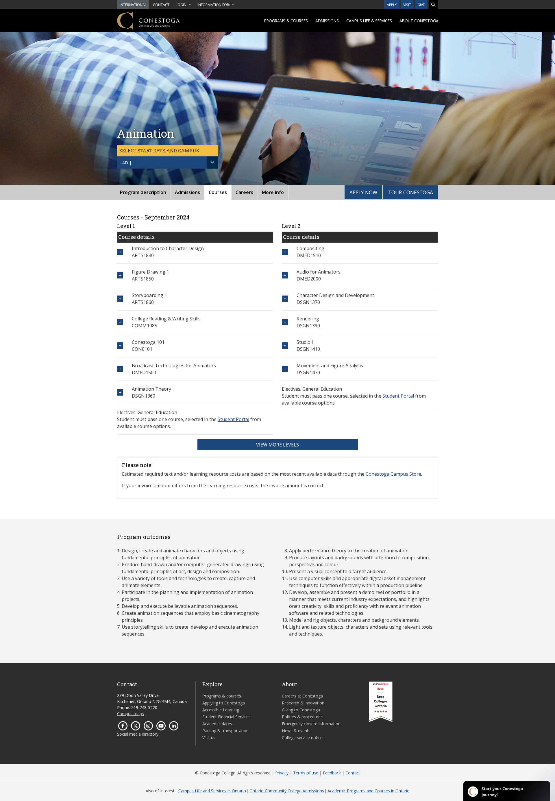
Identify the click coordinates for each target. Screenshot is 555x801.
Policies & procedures (302, 716)
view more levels (277, 445)
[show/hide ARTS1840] (120, 252)
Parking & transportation (225, 730)
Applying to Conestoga (223, 703)
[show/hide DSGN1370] (285, 299)
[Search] (433, 4)
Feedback (332, 773)
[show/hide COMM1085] (120, 322)
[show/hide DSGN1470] (285, 369)
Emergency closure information (311, 723)
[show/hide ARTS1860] (120, 299)
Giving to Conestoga (301, 710)
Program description (143, 192)
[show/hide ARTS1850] (120, 275)
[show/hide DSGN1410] (285, 345)
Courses (218, 192)
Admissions (327, 20)
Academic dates (217, 723)
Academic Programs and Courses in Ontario (369, 790)
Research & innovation (303, 703)
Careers (244, 192)
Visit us (208, 737)
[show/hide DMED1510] (285, 252)
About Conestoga (419, 20)
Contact (352, 773)
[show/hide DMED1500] (120, 369)
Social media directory (137, 734)
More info (273, 192)
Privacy (281, 773)
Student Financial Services (226, 716)
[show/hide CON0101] (120, 345)
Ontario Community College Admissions (286, 790)
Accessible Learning (220, 710)
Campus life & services (369, 20)
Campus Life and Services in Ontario (212, 790)
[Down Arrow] (212, 162)
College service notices (303, 737)
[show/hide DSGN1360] (120, 392)
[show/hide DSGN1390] (285, 322)
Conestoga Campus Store (393, 474)
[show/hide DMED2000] (285, 275)
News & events (296, 730)
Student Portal (233, 419)
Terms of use (305, 773)
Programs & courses (286, 20)
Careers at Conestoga (302, 696)
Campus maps (130, 713)
